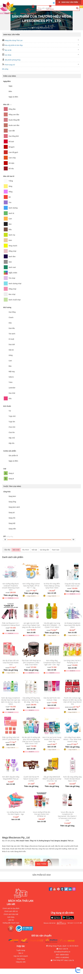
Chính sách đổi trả (11, 911)
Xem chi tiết (52, 593)
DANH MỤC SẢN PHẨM (69, 2)
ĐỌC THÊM (41, 864)
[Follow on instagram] (74, 890)
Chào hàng (21, 959)
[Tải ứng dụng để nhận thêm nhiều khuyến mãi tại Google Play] (68, 918)
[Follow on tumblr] (62, 890)
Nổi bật (34, 550)
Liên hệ (11, 920)
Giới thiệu (10, 917)
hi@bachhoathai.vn (63, 952)
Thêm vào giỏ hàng (11, 595)
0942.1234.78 (69, 960)
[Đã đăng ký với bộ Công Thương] (25, 928)
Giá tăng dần (44, 550)
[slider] (5, 539)
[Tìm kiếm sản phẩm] (77, 8)
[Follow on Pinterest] (59, 890)
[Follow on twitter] (66, 890)
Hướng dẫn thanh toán (11, 923)
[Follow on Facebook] (51, 890)
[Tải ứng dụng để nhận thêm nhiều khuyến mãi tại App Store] (55, 918)
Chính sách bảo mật (11, 914)
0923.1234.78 (31, 13)
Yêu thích (25, 550)
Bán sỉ (21, 953)
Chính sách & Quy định (11, 908)
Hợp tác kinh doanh (21, 956)
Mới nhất (16, 550)
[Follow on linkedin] (70, 890)
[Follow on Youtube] (55, 890)
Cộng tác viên (21, 962)
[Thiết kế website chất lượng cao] (61, 923)
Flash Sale (55, 550)
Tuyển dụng (20, 950)
